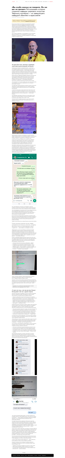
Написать (35, 455)
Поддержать (44, 455)
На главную (23, 452)
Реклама (39, 455)
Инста (29, 1)
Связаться (36, 1)
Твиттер (31, 1)
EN (48, 1)
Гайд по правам (40, 1)
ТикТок (34, 1)
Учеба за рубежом (45, 1)
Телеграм (26, 1)
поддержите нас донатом (30, 21)
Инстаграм (18, 455)
